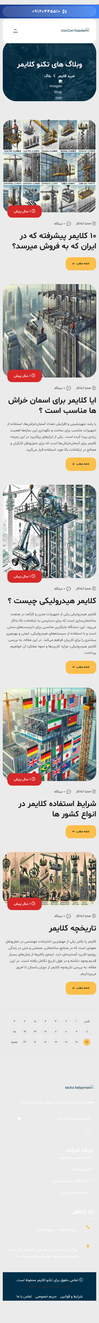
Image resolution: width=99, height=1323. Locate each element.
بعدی (14, 1042)
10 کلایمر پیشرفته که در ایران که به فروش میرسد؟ (54, 241)
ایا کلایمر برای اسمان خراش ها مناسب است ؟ (52, 405)
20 (45, 1042)
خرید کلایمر (66, 76)
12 (45, 1032)
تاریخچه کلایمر (72, 928)
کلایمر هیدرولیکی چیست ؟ (52, 601)
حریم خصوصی (46, 1296)
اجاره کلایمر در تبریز (75, 1192)
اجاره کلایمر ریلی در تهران (70, 1180)
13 (35, 1032)
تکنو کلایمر (45, 1280)
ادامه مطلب (82, 263)
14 (24, 1032)
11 (56, 1032)
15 (14, 1032)
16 (87, 1042)
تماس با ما (24, 1296)
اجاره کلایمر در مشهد (74, 1157)
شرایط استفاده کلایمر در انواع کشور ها (57, 809)
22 (24, 1042)
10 (66, 1032)
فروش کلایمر (80, 1169)
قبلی (86, 1021)
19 (56, 1042)
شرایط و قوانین (71, 1296)
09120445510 (68, 1230)
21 (35, 1042)
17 (76, 1042)
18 (66, 1042)
